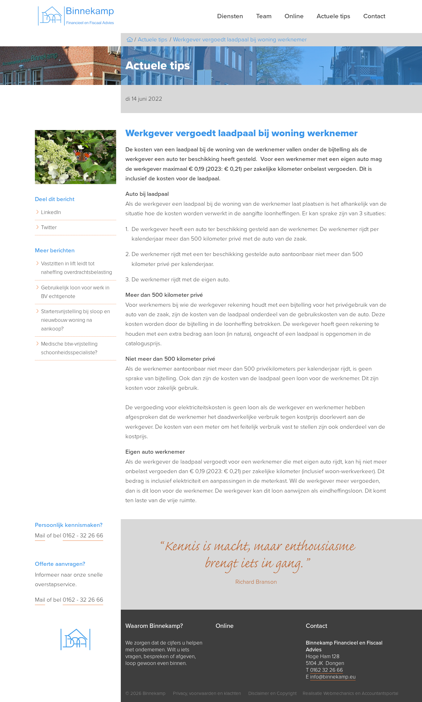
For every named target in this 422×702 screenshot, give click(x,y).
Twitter (49, 227)
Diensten (230, 16)
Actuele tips (333, 16)
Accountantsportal (380, 693)
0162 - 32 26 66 (83, 535)
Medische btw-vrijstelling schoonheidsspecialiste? (69, 348)
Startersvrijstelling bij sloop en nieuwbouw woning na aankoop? (75, 320)
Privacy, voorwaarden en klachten (207, 693)
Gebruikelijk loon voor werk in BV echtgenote (75, 292)
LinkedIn (51, 212)
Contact (374, 16)
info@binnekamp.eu (333, 677)
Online (294, 16)
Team (264, 16)
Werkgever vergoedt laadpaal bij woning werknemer (240, 39)
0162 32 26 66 (326, 670)
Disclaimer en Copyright (272, 693)
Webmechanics (338, 693)
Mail (40, 535)
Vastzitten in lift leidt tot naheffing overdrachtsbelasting (76, 267)
